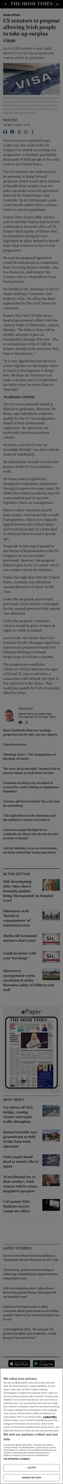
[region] (31, 1426)
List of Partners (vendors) (17, 1459)
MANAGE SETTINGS (31, 1477)
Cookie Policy (50, 1417)
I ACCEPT (31, 1467)
